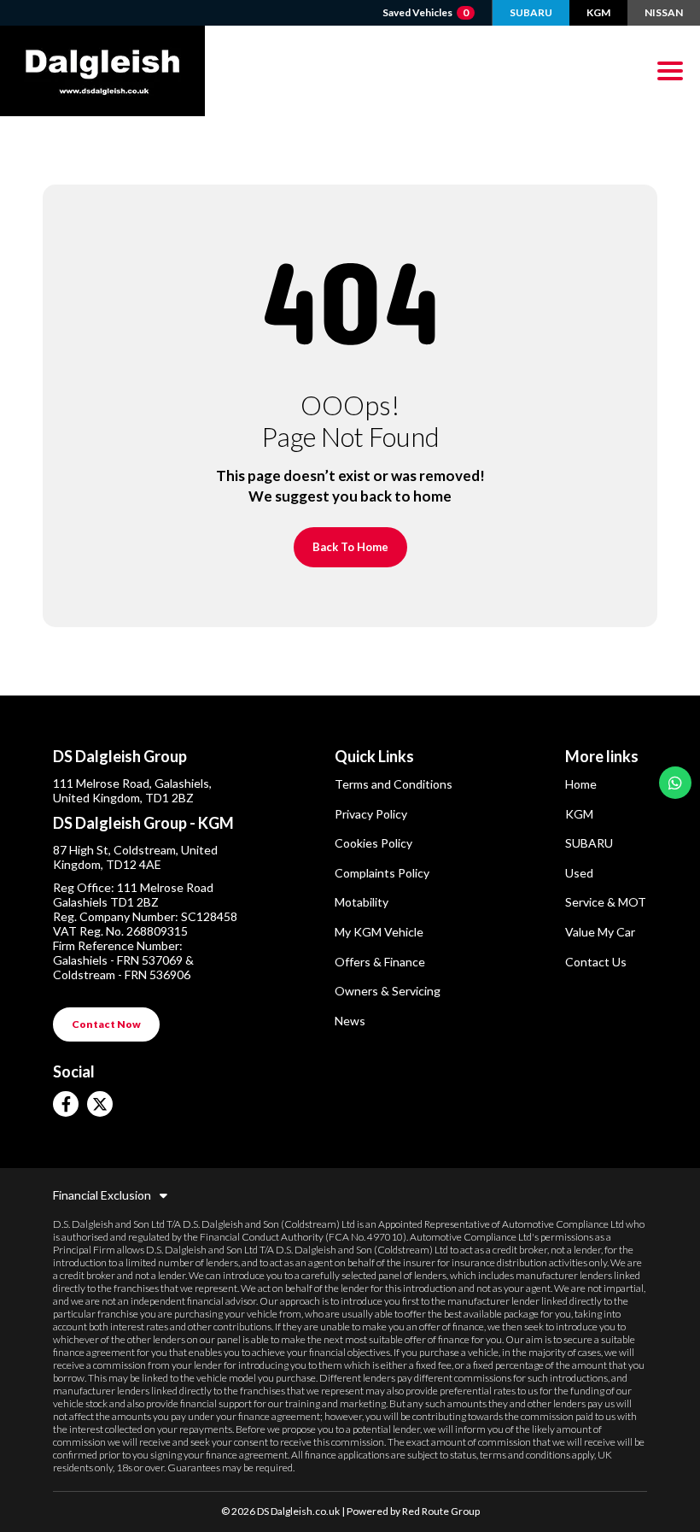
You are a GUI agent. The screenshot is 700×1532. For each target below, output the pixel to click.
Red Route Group (441, 1511)
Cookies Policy (373, 843)
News (350, 1020)
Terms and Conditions (393, 784)
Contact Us (596, 961)
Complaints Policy (382, 873)
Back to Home (350, 547)
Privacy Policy (371, 814)
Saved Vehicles (425, 12)
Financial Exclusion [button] (102, 1195)
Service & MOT (605, 902)
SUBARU (531, 12)
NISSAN (664, 12)
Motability (361, 902)
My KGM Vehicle (379, 931)
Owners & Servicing (387, 990)
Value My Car (600, 931)
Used (579, 873)
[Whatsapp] (675, 782)
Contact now (106, 1024)
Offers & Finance (380, 961)
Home (581, 784)
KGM (598, 12)
